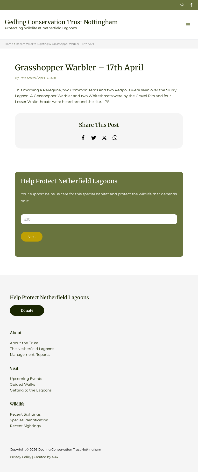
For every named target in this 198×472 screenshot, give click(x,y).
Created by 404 (46, 457)
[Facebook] (191, 5)
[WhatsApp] (115, 137)
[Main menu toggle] (188, 25)
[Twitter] (93, 137)
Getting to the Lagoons (30, 390)
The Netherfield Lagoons (32, 349)
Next (32, 237)
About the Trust (24, 343)
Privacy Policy (20, 457)
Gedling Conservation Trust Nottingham (61, 22)
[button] (182, 5)
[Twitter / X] (104, 137)
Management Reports (30, 354)
